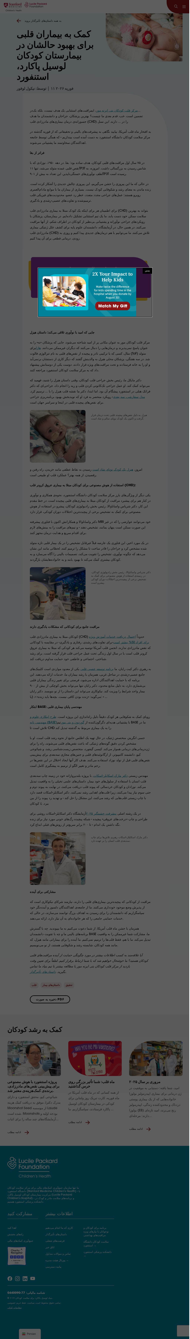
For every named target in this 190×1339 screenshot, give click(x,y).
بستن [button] (147, 271)
